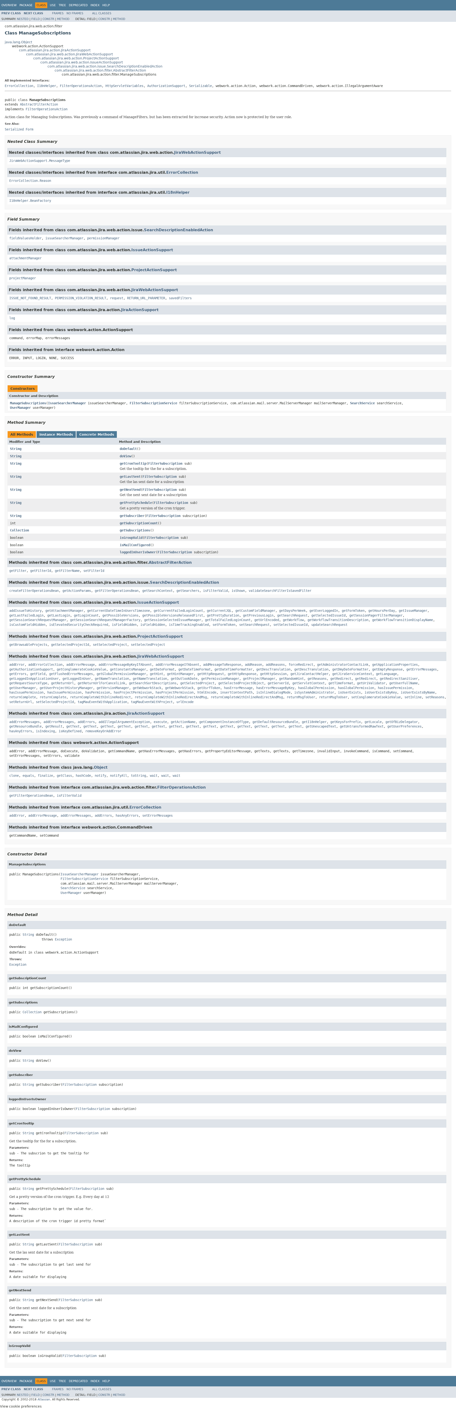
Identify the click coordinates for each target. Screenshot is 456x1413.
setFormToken (224, 625)
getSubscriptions (135, 530)
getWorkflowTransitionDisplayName (402, 620)
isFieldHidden (124, 625)
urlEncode (185, 702)
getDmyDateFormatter (350, 669)
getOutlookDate (184, 678)
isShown (238, 591)
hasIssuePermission (395, 688)
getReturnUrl (62, 683)
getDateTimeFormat (194, 669)
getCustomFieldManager (255, 610)
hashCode (83, 775)
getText (73, 726)
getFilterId (40, 571)
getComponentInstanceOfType (224, 722)
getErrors (17, 674)
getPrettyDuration (223, 615)
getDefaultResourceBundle (275, 722)
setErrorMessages (157, 815)
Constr (48, 19)
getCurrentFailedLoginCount (178, 610)
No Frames (74, 13)
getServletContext (308, 683)
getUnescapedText (321, 726)
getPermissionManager (220, 678)
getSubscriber (132, 516)
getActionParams (76, 591)
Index (95, 5)
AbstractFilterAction (39, 104)
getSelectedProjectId (70, 644)
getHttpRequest (210, 674)
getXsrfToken (208, 688)
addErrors (86, 722)
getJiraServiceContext (352, 674)
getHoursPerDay (381, 610)
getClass (64, 775)
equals (28, 775)
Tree (62, 5)
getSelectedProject (197, 683)
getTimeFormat (340, 683)
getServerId (278, 683)
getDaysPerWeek (292, 610)
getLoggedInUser (76, 678)
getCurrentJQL (219, 610)
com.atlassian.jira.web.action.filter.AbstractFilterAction (100, 70)
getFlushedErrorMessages (71, 674)
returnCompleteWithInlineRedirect (100, 697)
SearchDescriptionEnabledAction (178, 230)
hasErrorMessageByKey (275, 688)
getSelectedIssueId (328, 615)
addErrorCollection (45, 664)
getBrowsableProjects (28, 644)
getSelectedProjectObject (241, 683)
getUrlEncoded (266, 620)
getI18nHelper (314, 722)
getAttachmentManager (64, 610)
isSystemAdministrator (314, 692)
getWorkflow (293, 620)
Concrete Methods (96, 434)
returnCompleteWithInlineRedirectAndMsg (171, 697)
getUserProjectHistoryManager (66, 688)
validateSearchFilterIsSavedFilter (280, 591)
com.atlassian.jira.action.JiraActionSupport (54, 50)
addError (16, 664)
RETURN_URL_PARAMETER (146, 298)
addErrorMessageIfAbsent (177, 664)
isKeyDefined (70, 731)
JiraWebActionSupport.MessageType (39, 161)
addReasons (275, 664)
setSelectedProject (110, 644)
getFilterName (67, 571)
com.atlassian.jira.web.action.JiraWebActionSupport (69, 54)
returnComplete (22, 697)
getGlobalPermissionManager (121, 674)
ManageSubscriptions (28, 403)
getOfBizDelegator (401, 722)
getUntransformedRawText (362, 726)
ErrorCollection (19, 86)
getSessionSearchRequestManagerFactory (105, 620)
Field (35, 19)
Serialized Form (19, 129)
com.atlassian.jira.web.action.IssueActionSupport (81, 62)
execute (160, 722)
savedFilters (180, 298)
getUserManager (22, 688)
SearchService (362, 403)
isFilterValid (215, 591)
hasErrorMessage (238, 688)
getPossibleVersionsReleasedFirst (172, 615)
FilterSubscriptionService (153, 403)
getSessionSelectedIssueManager (172, 620)
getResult (53, 726)
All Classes (101, 13)
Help (106, 5)
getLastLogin (58, 615)
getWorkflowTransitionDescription (338, 620)
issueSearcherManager (64, 238)
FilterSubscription (165, 463)
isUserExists (349, 692)
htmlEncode (206, 692)
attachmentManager (25, 258)
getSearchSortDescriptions (152, 683)
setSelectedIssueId (290, 625)
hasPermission (97, 692)
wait (153, 775)
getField (37, 674)
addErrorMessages (24, 722)
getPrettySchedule (136, 503)
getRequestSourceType (28, 683)
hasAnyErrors (20, 731)
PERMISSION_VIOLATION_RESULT (80, 298)
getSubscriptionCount (139, 523)
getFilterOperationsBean (116, 591)
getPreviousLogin (258, 615)
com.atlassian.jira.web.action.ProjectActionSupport (76, 58)
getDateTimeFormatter (233, 669)
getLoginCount (86, 615)
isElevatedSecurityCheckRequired (78, 625)
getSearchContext (157, 591)
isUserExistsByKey (381, 692)
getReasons (317, 678)
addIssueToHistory (25, 610)
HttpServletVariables (124, 86)
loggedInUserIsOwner (138, 552)
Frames (58, 13)
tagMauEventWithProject (152, 702)
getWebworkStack (147, 688)
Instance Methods (56, 434)
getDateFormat (162, 669)
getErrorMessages (421, 669)
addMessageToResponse (222, 664)
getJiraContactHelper (309, 674)
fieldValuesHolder (25, 238)
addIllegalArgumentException (124, 722)
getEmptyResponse (387, 669)
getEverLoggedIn (323, 610)
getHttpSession (273, 674)
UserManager (20, 408)
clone (14, 775)
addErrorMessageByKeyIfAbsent (125, 664)
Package (26, 5)
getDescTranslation (273, 669)
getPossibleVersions (120, 615)
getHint (156, 674)
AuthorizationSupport (166, 86)
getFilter (17, 571)
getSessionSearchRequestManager (37, 620)
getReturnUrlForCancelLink (101, 683)
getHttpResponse (242, 674)
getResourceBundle (25, 726)
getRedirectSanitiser (399, 678)
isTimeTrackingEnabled (189, 625)
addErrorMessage (80, 664)
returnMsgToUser (301, 697)
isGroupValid (131, 538)
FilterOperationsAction (81, 86)
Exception (63, 939)
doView (125, 456)
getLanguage (386, 674)
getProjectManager (259, 678)
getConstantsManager (128, 669)
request (116, 298)
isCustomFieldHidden (27, 625)
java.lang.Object (18, 42)
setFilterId (93, 571)
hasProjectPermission (133, 692)
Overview (9, 5)
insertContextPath (236, 692)
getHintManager (180, 674)
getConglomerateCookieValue (81, 669)
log (12, 318)
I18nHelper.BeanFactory (30, 201)
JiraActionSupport (140, 310)
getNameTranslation (112, 678)
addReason (253, 664)
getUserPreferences (404, 726)
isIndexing (45, 731)
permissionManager (103, 238)
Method (63, 19)
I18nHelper (46, 86)
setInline (413, 697)
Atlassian (44, 1399)
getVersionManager (113, 688)
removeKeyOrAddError (103, 731)
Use (53, 5)
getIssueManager (413, 610)
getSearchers (187, 591)
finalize (45, 775)
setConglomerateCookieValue (376, 697)
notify (100, 775)
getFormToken (353, 610)
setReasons (434, 697)
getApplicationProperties (395, 664)
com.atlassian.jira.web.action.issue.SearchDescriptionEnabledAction (105, 66)
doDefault (128, 449)
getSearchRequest (292, 615)
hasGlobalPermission (316, 688)
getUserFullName (403, 683)
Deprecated (78, 5)
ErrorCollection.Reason (30, 181)
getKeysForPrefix (345, 722)
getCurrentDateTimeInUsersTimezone (118, 610)
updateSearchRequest (329, 625)
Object (101, 767)
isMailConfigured (135, 545)
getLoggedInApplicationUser (34, 678)
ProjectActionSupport (154, 270)
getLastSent (130, 476)
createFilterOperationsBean (34, 591)
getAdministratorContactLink (342, 664)
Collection (19, 530)
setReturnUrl (20, 702)
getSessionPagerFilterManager (376, 615)
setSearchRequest (254, 625)
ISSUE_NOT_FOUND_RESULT (30, 298)
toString (138, 775)
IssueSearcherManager (67, 403)
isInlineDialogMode (273, 692)
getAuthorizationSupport (31, 669)
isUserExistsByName (418, 692)
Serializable (200, 86)
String (15, 449)
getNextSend (130, 490)
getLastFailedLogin (26, 615)
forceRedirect (301, 664)
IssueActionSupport (152, 250)
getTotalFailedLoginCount (228, 620)
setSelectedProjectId (55, 702)
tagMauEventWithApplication (102, 702)
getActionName (183, 722)
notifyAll (118, 775)
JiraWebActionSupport (197, 152)
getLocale (373, 722)
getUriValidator (371, 683)
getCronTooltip (133, 463)
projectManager (22, 278)
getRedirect (340, 678)
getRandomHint (291, 678)
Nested (22, 19)
